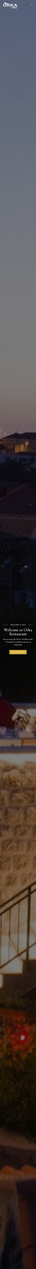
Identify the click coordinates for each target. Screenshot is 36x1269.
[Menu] (31, 5)
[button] (18, 652)
